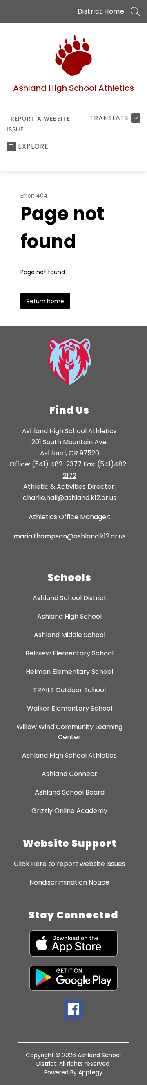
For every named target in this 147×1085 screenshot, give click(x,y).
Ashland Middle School (69, 634)
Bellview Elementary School (69, 653)
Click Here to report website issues (69, 864)
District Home (101, 11)
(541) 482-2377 (57, 464)
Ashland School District (70, 598)
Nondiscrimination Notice (69, 882)
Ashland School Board (70, 792)
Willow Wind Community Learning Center (69, 732)
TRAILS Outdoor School (69, 690)
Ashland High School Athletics (69, 755)
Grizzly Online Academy (69, 810)
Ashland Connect (69, 774)
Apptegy (90, 1072)
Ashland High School (69, 616)
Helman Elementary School (69, 671)
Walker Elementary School (69, 708)
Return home (45, 301)
